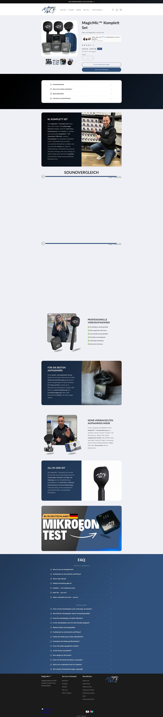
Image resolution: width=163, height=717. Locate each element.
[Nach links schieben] (43, 62)
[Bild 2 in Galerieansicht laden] (56, 62)
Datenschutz (86, 683)
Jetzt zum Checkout (101, 69)
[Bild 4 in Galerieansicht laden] (70, 62)
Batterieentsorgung (88, 693)
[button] (86, 10)
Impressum (86, 680)
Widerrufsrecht (87, 686)
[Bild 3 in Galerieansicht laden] (63, 62)
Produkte (65, 683)
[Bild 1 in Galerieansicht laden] (49, 62)
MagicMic (83, 716)
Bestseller (65, 680)
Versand (93, 51)
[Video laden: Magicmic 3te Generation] (81, 528)
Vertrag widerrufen (88, 699)
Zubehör (64, 686)
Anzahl (84, 54)
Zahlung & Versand (88, 690)
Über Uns (65, 690)
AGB (84, 696)
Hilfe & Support (66, 693)
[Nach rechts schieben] (76, 62)
